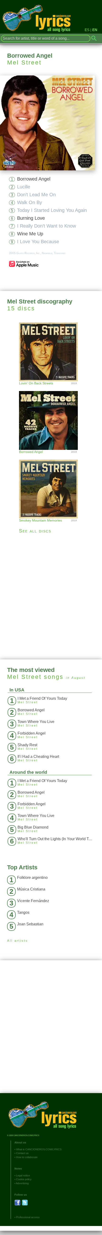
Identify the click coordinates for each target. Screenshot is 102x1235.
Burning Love (31, 218)
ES (87, 30)
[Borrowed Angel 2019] (51, 415)
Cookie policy (24, 1179)
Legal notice (23, 1175)
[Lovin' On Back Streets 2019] (51, 351)
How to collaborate (26, 1157)
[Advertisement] (51, 596)
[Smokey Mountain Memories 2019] (51, 484)
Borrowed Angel (33, 179)
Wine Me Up (30, 233)
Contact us (22, 1153)
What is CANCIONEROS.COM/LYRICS (38, 1149)
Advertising (22, 1183)
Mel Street (24, 62)
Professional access (28, 1217)
